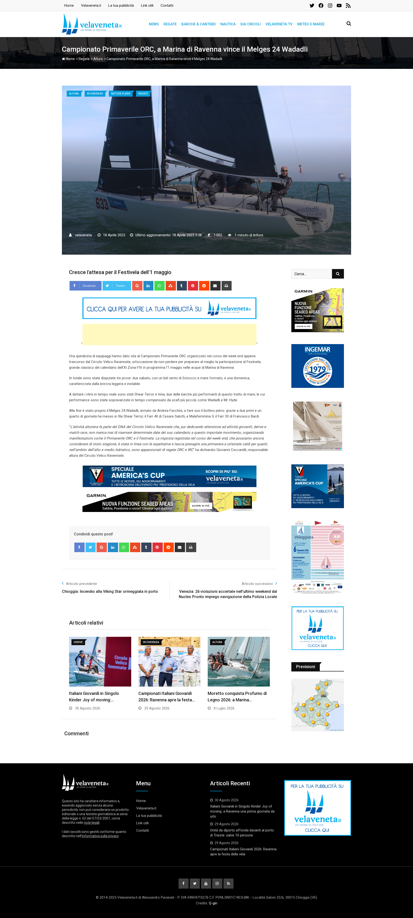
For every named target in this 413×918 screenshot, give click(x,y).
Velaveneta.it (91, 5)
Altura (98, 59)
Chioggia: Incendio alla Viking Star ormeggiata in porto (110, 591)
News (154, 24)
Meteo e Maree (311, 24)
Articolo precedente (81, 584)
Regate (170, 24)
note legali (91, 823)
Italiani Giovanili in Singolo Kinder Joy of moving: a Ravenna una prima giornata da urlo (242, 811)
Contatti (167, 5)
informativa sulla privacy (100, 836)
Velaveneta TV (279, 24)
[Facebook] (79, 547)
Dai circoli (250, 24)
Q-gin (213, 903)
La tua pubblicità (121, 5)
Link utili (147, 5)
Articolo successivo (257, 584)
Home (69, 5)
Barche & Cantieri (198, 24)
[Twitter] (91, 547)
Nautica (228, 24)
